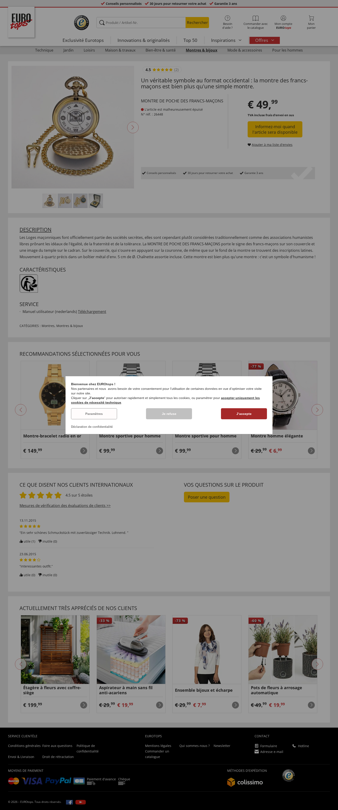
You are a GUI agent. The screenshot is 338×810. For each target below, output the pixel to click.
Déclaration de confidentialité (92, 426)
